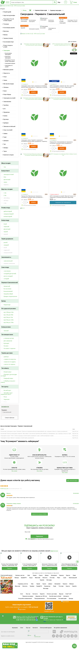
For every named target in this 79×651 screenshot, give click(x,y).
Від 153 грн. (75, 435)
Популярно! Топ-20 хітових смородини (10, 60)
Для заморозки (8, 340)
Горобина (5, 105)
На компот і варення (9, 348)
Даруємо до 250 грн (41, 596)
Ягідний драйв (7, 12)
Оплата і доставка (52, 594)
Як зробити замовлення (60, 627)
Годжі (4, 137)
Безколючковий (8, 291)
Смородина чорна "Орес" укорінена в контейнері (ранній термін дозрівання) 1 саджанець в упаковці (34, 86)
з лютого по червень (9, 364)
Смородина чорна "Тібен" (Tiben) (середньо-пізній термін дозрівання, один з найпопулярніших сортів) (27, 435)
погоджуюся (32, 539)
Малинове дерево (8, 69)
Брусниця (6, 119)
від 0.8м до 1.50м (8, 322)
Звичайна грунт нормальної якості (6, 393)
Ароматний (7, 286)
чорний (6, 231)
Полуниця (6, 24)
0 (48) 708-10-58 (20, 620)
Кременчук (47, 586)
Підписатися (39, 536)
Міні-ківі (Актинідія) (8, 84)
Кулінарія (6, 343)
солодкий (6, 278)
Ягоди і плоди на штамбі (7, 46)
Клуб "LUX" (68, 594)
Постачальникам (51, 598)
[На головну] (3, 2)
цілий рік (6, 356)
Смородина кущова (10, 63)
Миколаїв (37, 577)
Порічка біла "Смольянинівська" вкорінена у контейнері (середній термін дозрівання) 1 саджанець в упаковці (61, 142)
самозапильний (8, 261)
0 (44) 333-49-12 (20, 618)
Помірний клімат (8, 378)
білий (5, 224)
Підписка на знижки (27, 596)
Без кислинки (7, 288)
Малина (5, 35)
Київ (28, 575)
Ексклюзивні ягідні (8, 42)
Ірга (4, 108)
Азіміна (5, 133)
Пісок (5, 397)
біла (5, 177)
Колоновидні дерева (9, 27)
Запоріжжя (54, 575)
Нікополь (44, 577)
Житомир (49, 580)
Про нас (28, 594)
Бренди (71, 598)
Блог (21, 594)
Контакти (35, 594)
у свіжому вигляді (9, 338)
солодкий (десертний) (10, 273)
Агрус (5, 76)
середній (6, 245)
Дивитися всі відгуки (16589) (39, 514)
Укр (59, 2)
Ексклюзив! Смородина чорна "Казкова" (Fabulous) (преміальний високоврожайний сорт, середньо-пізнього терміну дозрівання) (34, 431)
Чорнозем (6, 399)
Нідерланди (7, 304)
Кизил (5, 91)
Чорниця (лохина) (8, 38)
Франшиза (15, 627)
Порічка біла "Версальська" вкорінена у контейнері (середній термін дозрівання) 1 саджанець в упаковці (32, 196)
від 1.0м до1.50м (8, 314)
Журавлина (6, 112)
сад (5, 167)
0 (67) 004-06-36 (31, 620)
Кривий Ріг (24, 577)
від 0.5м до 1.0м (8, 317)
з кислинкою (7, 271)
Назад (24, 10)
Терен (5, 151)
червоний (6, 226)
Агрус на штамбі (7, 130)
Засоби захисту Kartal (55, 596)
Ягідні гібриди (7, 94)
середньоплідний (9, 214)
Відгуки (61, 594)
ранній (5, 242)
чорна (5, 182)
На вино (6, 346)
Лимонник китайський (9, 126)
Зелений (6, 330)
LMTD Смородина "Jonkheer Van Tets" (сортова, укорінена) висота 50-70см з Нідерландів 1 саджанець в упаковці (62, 86)
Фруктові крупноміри (9, 15)
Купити (33, 92)
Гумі (4, 144)
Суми (64, 577)
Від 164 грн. (75, 431)
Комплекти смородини (8, 57)
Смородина (6, 50)
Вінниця (17, 577)
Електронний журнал (46, 627)
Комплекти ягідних (8, 155)
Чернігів (42, 580)
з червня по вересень (10, 359)
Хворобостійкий (8, 294)
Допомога (66, 596)
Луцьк (31, 577)
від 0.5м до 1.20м (8, 320)
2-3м (5, 195)
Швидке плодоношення (10, 296)
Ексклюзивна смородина (8, 54)
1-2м (5, 193)
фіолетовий (7, 179)
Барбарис (6, 123)
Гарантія (42, 594)
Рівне (58, 577)
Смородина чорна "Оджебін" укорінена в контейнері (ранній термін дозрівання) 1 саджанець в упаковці (34, 140)
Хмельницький (73, 577)
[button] (31, 192)
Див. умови (14, 471)
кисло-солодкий (8, 276)
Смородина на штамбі (8, 66)
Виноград (6, 31)
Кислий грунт (7, 390)
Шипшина (5, 140)
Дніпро (47, 575)
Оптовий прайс (62, 598)
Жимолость (6, 73)
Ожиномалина (7, 101)
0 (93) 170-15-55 (30, 618)
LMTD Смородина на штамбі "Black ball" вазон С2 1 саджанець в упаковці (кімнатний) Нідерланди (63, 196)
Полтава (52, 577)
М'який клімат (7, 372)
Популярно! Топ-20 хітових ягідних (8, 19)
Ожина (5, 80)
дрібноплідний (8, 211)
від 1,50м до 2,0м (8, 312)
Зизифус (5, 148)
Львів (74, 575)
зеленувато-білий (9, 174)
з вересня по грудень (10, 361)
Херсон (68, 575)
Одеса (40, 575)
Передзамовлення (39, 598)
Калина (5, 116)
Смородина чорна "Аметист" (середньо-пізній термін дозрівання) (17, 437)
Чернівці (32, 586)
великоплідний (8, 216)
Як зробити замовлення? (25, 598)
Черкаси (61, 575)
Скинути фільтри (9, 417)
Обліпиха (5, 87)
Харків (34, 575)
